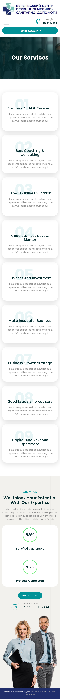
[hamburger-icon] (6, 21)
